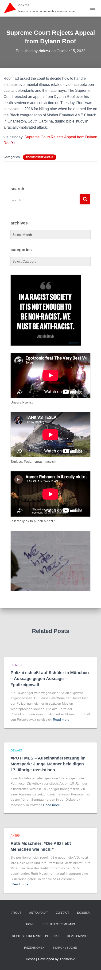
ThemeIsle (67, 959)
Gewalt (16, 750)
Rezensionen (34, 947)
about (16, 912)
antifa (15, 835)
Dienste (17, 665)
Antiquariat (38, 912)
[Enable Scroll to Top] (92, 960)
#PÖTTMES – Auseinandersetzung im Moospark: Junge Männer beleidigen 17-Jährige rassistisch (48, 764)
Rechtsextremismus (39, 157)
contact (62, 912)
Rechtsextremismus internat (35, 936)
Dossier (83, 912)
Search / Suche (65, 947)
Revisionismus (78, 936)
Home (30, 924)
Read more (61, 719)
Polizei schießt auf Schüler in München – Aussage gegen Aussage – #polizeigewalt (50, 678)
